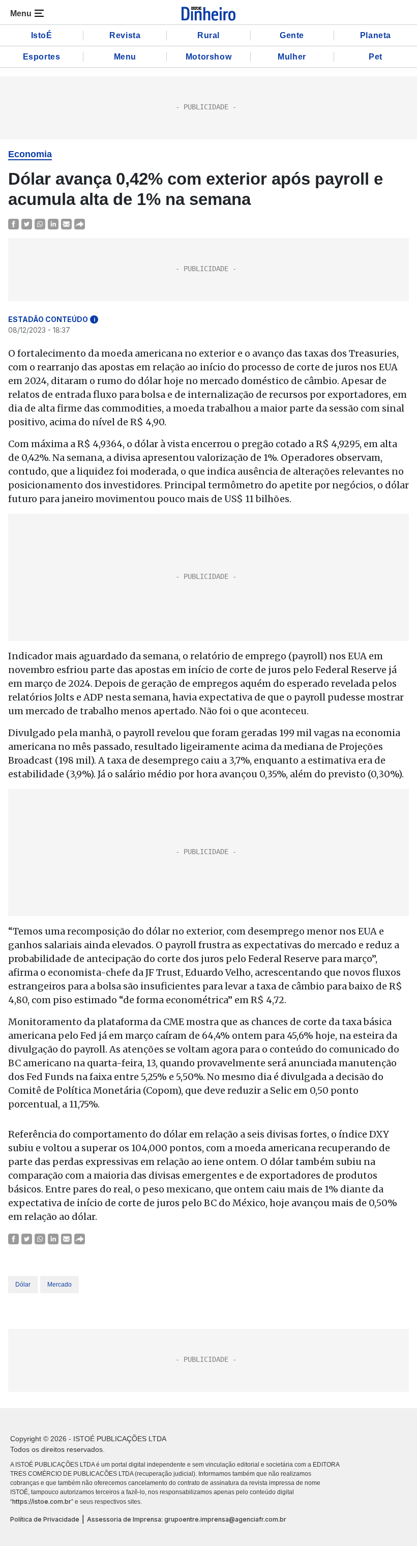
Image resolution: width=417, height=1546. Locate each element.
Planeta (375, 35)
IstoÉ (41, 35)
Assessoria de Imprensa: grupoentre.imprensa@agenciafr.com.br (186, 1519)
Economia (30, 154)
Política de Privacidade (44, 1519)
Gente (292, 35)
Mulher (292, 56)
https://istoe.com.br (41, 1501)
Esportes (42, 56)
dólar (23, 1284)
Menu (125, 56)
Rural (208, 35)
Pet (375, 56)
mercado (59, 1284)
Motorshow (208, 56)
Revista (124, 35)
